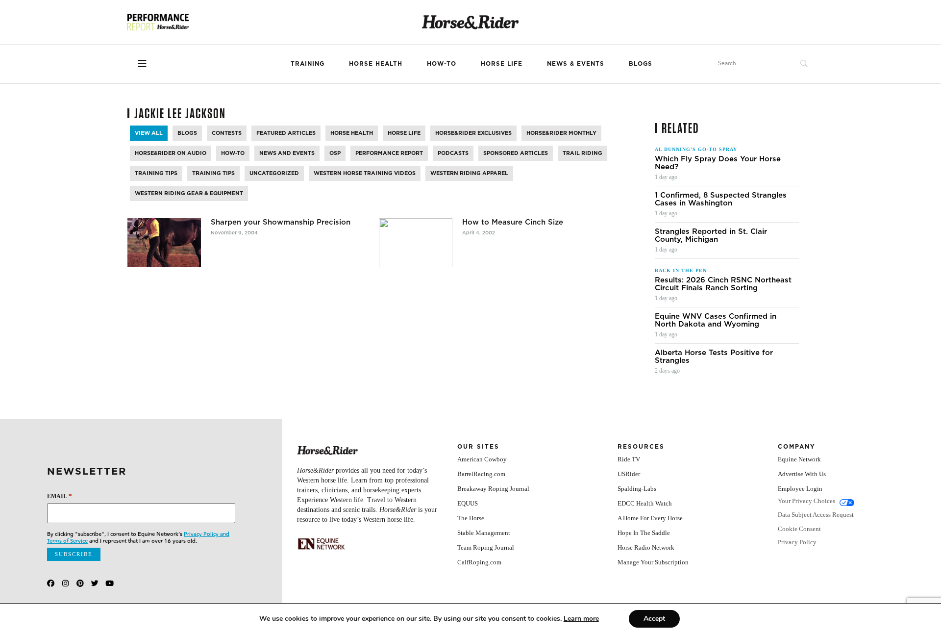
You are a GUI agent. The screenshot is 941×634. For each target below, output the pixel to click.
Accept (654, 618)
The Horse (470, 518)
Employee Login (800, 488)
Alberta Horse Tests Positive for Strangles (714, 356)
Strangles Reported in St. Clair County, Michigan (711, 235)
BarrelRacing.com (481, 474)
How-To (441, 63)
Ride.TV (629, 459)
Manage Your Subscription (653, 562)
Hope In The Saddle (644, 532)
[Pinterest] (80, 583)
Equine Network (799, 459)
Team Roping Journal (485, 547)
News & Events (575, 63)
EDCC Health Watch (645, 503)
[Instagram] (65, 583)
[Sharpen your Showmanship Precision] (164, 242)
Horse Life (501, 63)
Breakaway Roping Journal (493, 488)
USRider (629, 474)
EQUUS (467, 503)
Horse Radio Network (646, 547)
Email (59, 496)
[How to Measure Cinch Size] (415, 242)
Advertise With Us (802, 474)
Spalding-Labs (637, 488)
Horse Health (375, 63)
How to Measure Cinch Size (512, 222)
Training (307, 63)
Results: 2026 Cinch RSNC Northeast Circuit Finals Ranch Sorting (723, 284)
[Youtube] (109, 583)
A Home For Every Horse (650, 518)
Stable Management (483, 532)
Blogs (640, 63)
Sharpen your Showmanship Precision (280, 222)
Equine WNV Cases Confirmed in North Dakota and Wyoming (715, 320)
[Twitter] (95, 583)
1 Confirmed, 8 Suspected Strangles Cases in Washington (721, 199)
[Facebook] (50, 583)
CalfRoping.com (479, 562)
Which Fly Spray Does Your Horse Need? (718, 163)
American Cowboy (482, 459)
